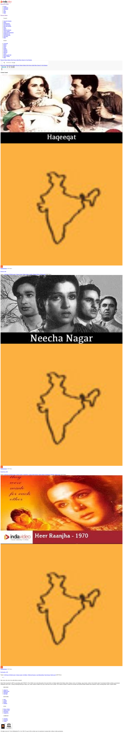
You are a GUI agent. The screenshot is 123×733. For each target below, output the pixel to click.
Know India (16, 60)
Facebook (5, 720)
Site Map (5, 693)
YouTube (5, 718)
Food (4, 47)
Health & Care (6, 33)
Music (4, 22)
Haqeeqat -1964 (3, 271)
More (4, 12)
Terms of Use (6, 710)
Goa (4, 10)
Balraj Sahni (26, 274)
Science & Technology (8, 32)
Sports (4, 28)
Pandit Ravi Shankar (49, 474)
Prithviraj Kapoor (32, 675)
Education (5, 36)
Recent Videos (4, 60)
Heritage (5, 49)
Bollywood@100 (7, 55)
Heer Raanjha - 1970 (4, 672)
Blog (20, 60)
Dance (4, 46)
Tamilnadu (5, 7)
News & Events (7, 24)
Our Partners (29, 60)
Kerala (4, 6)
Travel (4, 53)
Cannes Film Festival (33, 474)
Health (4, 48)
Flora (4, 27)
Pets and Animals (7, 26)
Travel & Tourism (7, 21)
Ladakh (31, 274)
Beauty (5, 44)
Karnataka (5, 9)
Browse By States (5, 4)
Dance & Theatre (7, 30)
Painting (5, 703)
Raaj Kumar (47, 675)
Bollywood (42, 274)
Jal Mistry (25, 675)
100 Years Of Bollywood (9, 274)
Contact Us (5, 713)
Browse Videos (4, 15)
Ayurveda (5, 43)
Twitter (5, 721)
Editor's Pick (10, 60)
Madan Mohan (36, 274)
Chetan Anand (19, 274)
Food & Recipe (6, 35)
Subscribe (5, 692)
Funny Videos (6, 56)
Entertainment (6, 23)
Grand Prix (25, 474)
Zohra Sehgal (42, 474)
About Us (23, 60)
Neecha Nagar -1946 (4, 471)
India (4, 699)
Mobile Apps (6, 691)
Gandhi (5, 700)
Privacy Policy (6, 709)
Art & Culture (6, 31)
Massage (5, 52)
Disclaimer (5, 711)
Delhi (4, 11)
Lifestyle (5, 51)
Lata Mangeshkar (40, 675)
